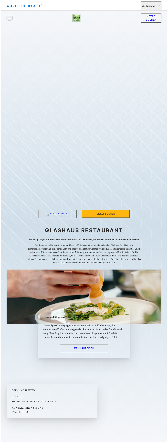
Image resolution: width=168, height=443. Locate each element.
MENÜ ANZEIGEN (84, 348)
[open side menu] (9, 18)
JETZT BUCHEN (151, 18)
